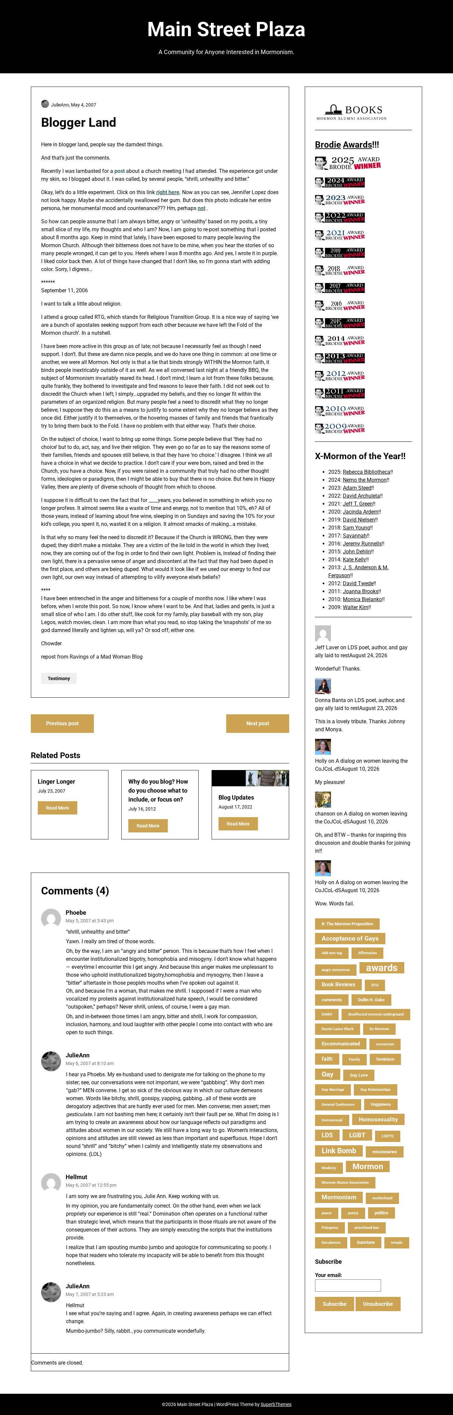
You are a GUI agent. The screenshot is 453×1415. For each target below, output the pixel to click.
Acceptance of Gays (350, 938)
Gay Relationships (375, 1090)
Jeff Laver (327, 647)
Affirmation (367, 953)
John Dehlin (357, 551)
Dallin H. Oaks (371, 999)
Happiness (381, 1104)
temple (397, 1242)
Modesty (329, 1168)
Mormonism (339, 1197)
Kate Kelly (354, 559)
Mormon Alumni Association (345, 1182)
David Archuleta (361, 496)
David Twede (358, 583)
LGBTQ (388, 1136)
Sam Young (356, 528)
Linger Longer (56, 781)
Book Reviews (338, 984)
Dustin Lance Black (338, 1029)
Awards (357, 145)
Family (354, 1059)
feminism (385, 1059)
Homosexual (332, 1120)
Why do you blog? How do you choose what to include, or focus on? (158, 790)
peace (327, 1213)
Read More (57, 808)
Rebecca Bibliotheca (366, 472)
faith (327, 1059)
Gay (328, 1074)
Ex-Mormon (379, 1029)
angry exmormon (336, 970)
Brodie (328, 145)
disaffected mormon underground (376, 1014)
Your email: (328, 1275)
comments (332, 999)
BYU (374, 985)
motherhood (382, 1198)
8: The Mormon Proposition (347, 923)
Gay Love (359, 1075)
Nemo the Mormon (365, 480)
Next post (257, 723)
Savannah (355, 535)
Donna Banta (330, 700)
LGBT (357, 1135)
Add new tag (332, 953)
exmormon (385, 1044)
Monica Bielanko (362, 599)
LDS (327, 1135)
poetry (353, 1213)
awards (382, 967)
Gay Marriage (333, 1090)
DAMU (327, 1014)
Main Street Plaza (226, 29)
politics (381, 1212)
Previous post (62, 723)
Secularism (331, 1242)
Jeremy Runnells (362, 543)
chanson (325, 814)
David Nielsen (359, 520)
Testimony (59, 678)
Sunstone (366, 1242)
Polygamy (330, 1228)
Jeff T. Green (358, 504)
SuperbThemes (276, 1404)
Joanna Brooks (360, 591)
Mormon (368, 1166)
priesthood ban (367, 1228)
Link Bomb (339, 1151)
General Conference (338, 1104)
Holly (321, 761)
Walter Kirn (355, 607)
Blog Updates (236, 797)
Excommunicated (341, 1044)
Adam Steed (357, 488)
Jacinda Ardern (360, 512)
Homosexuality (378, 1119)
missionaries (384, 1151)
